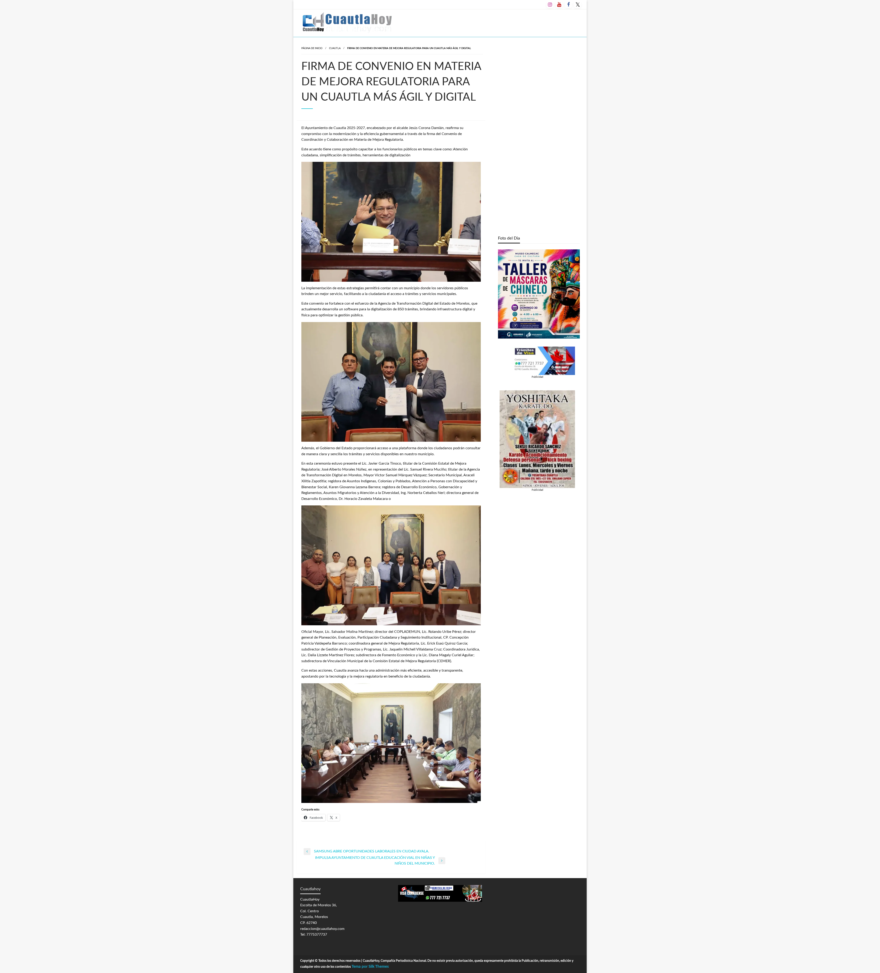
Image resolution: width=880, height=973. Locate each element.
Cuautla (335, 48)
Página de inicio (311, 48)
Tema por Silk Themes (370, 966)
